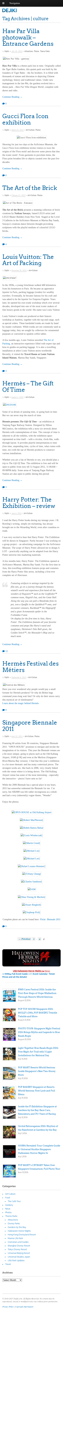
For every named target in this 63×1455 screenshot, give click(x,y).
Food (7, 1198)
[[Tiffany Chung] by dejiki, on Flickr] (31, 874)
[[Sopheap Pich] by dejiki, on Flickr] (31, 913)
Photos (36, 51)
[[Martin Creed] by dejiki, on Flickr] (31, 844)
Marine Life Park (15, 1238)
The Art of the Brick (29, 187)
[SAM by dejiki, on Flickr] (31, 890)
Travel (8, 1264)
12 (6, 651)
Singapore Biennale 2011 (29, 725)
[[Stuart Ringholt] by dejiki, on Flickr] (31, 905)
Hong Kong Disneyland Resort (22, 1234)
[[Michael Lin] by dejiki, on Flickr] (31, 851)
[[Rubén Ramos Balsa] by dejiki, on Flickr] (31, 828)
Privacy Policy (8, 1306)
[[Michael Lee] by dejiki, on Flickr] (31, 859)
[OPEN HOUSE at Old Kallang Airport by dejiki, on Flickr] (31, 813)
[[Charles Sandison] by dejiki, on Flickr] (31, 882)
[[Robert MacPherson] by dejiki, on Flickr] (31, 821)
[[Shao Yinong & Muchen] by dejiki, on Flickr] (31, 897)
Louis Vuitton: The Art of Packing (28, 259)
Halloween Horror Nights (19, 1231)
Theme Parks (45, 51)
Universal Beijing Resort (19, 1253)
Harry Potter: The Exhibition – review (28, 502)
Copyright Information (24, 1306)
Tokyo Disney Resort (17, 1249)
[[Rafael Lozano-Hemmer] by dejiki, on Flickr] (31, 867)
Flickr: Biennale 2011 (50, 919)
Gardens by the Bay (17, 1227)
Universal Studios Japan (19, 1257)
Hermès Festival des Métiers (30, 666)
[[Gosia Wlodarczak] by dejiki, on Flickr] (31, 836)
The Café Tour (14, 1201)
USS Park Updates (16, 1260)
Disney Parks (14, 1223)
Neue (7, 1209)
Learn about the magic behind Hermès (20, 703)
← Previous (24, 939)
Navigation (14, 3)
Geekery (9, 1205)
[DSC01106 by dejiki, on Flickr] (9, 405)
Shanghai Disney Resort (19, 1246)
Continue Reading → (12, 97)
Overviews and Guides (18, 1242)
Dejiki (7, 51)
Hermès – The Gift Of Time (28, 386)
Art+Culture (30, 130)
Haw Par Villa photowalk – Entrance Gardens (27, 37)
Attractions (29, 51)
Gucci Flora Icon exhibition (25, 119)
